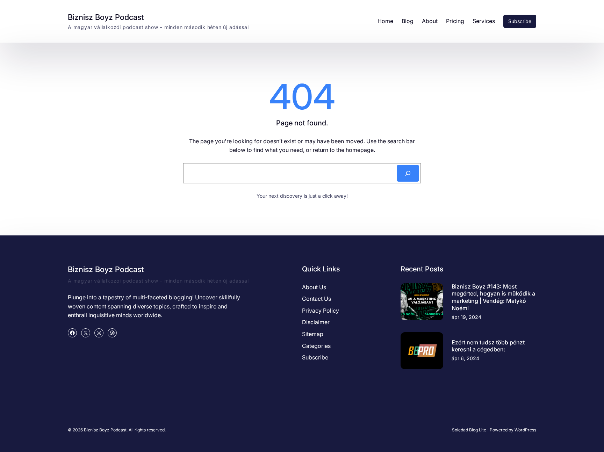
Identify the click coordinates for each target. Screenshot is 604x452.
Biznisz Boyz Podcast (106, 17)
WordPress (525, 429)
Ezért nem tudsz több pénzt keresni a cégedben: (488, 346)
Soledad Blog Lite (469, 429)
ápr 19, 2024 (466, 317)
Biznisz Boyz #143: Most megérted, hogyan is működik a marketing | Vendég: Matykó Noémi (493, 297)
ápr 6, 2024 (465, 358)
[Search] (408, 173)
